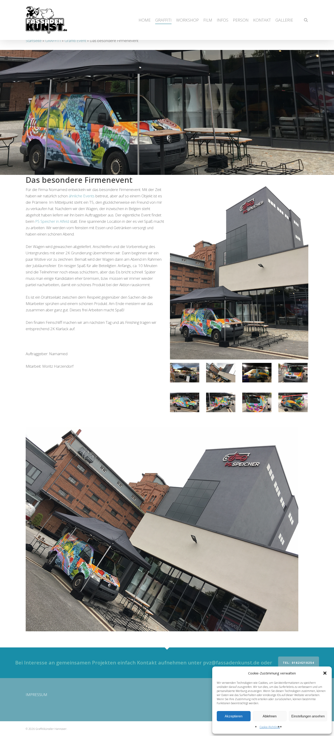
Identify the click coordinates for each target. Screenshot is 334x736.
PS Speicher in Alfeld (52, 221)
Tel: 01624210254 (298, 663)
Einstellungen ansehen (308, 716)
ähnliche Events (82, 195)
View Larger (184, 368)
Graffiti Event (75, 40)
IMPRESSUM (36, 694)
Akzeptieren (233, 716)
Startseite (34, 40)
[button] (325, 673)
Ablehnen (270, 716)
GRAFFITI (53, 40)
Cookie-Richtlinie (269, 727)
